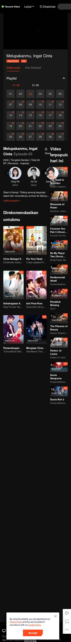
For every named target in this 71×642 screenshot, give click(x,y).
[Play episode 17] (50, 115)
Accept (32, 633)
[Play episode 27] (30, 137)
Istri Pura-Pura (34, 303)
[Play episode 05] (50, 94)
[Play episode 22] (40, 126)
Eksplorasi (49, 6)
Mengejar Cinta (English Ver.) (42, 348)
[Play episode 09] (30, 104)
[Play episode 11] (50, 104)
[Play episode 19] (10, 126)
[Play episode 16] (40, 115)
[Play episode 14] (20, 115)
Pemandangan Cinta (14, 348)
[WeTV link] (11, 6)
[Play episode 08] (20, 104)
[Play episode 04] (40, 94)
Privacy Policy (16, 621)
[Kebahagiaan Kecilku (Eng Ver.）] (13, 285)
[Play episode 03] (30, 94)
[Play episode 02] (20, 94)
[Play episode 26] (20, 137)
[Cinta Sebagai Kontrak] (13, 240)
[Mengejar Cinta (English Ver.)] (36, 329)
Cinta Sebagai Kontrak (16, 258)
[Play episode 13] (10, 115)
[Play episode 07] (10, 104)
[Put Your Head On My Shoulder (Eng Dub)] (36, 240)
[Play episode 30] (60, 137)
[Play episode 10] (40, 104)
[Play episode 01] (10, 94)
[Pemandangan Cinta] (13, 329)
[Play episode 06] (60, 94)
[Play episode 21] (30, 126)
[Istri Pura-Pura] (36, 285)
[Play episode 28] (40, 137)
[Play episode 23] (50, 126)
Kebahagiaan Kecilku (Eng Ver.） (21, 303)
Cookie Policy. (34, 624)
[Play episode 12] (60, 104)
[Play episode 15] (30, 115)
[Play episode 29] (50, 137)
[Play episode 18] (60, 115)
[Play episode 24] (60, 126)
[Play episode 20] (20, 126)
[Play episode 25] (10, 137)
